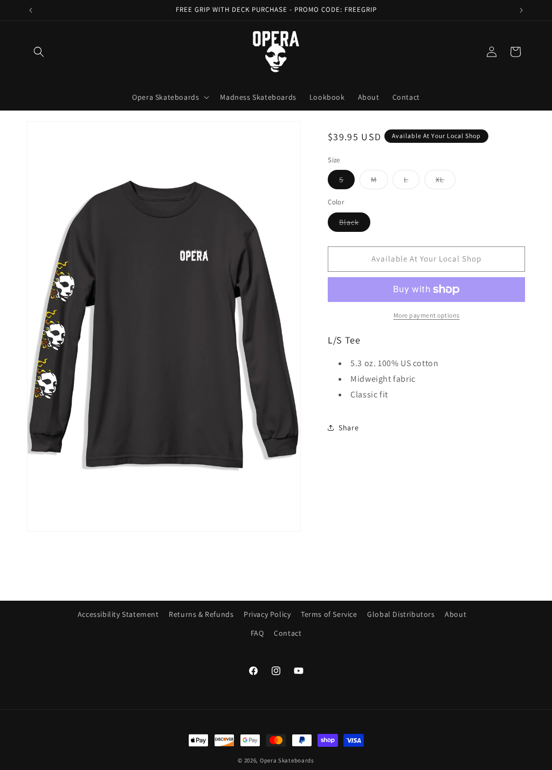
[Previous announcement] (31, 10)
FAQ (257, 633)
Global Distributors (400, 614)
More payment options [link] (427, 315)
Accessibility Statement (118, 614)
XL (446, 181)
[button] (39, 52)
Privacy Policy (267, 614)
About (455, 614)
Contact (287, 633)
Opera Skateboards (287, 760)
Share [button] (348, 427)
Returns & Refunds (201, 614)
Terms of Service (329, 614)
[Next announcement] (521, 10)
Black (354, 224)
